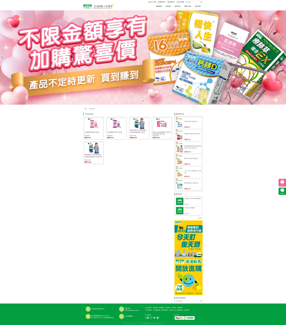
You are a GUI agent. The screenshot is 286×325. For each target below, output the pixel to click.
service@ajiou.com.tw (132, 310)
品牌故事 (167, 307)
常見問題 (149, 310)
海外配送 (173, 307)
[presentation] (2, 57)
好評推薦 (186, 310)
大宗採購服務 (129, 316)
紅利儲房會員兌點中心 (98, 309)
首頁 (86, 108)
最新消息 (178, 6)
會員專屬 (155, 307)
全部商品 (168, 6)
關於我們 (149, 307)
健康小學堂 (187, 6)
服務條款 (180, 307)
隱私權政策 (164, 310)
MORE (200, 218)
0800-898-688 (105, 316)
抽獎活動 (198, 6)
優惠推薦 (159, 6)
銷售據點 (161, 307)
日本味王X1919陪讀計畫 (176, 310)
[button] (141, 100)
